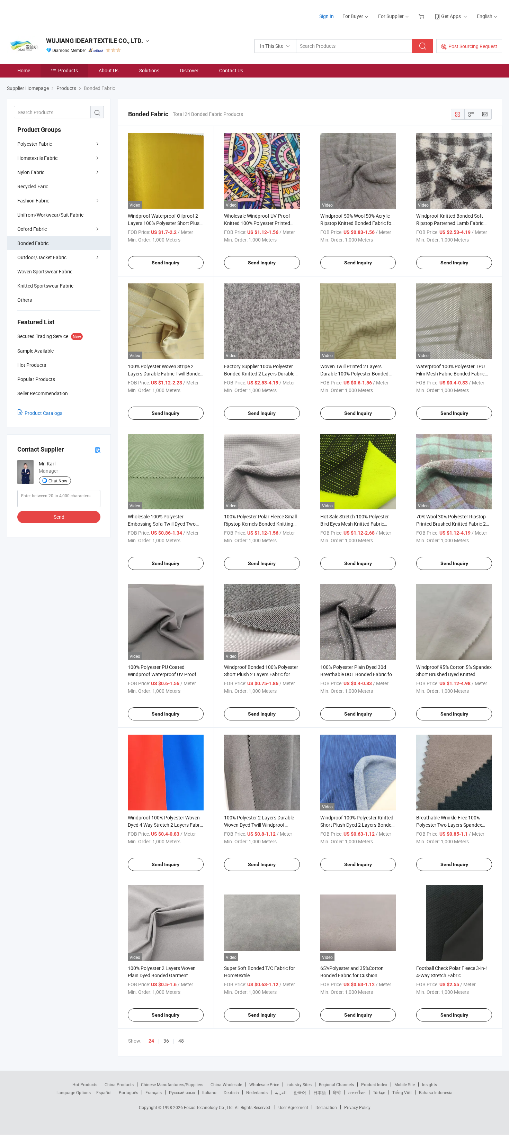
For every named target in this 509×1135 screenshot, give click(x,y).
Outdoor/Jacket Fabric (41, 257)
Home (23, 70)
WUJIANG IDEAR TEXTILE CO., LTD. (94, 40)
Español (103, 1092)
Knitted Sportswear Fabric (45, 285)
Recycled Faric (32, 186)
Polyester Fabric (34, 143)
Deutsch (231, 1092)
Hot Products (84, 1084)
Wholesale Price (264, 1084)
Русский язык (182, 1092)
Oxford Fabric (32, 229)
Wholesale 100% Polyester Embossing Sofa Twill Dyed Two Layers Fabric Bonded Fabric (162, 523)
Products (68, 70)
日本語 (319, 1092)
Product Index (374, 1084)
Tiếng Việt (402, 1092)
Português (128, 1092)
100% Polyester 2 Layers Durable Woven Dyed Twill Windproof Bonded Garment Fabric (259, 824)
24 (151, 1041)
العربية (280, 1092)
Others (24, 300)
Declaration (326, 1107)
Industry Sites (299, 1084)
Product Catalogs (43, 413)
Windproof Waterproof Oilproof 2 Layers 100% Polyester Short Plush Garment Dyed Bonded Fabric (165, 223)
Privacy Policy (357, 1107)
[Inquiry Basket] (422, 16)
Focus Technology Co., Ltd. (209, 1107)
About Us (108, 70)
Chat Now (57, 480)
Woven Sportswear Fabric (44, 271)
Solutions (149, 70)
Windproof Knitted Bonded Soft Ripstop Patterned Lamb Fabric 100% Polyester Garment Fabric (450, 223)
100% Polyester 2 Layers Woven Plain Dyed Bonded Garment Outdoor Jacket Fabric (162, 975)
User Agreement (293, 1107)
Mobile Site (404, 1084)
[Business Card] (97, 449)
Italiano (209, 1092)
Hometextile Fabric (37, 158)
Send (59, 517)
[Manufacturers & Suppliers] (51, 14)
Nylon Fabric (30, 172)
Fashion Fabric (33, 200)
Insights (429, 1084)
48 (181, 1040)
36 (166, 1040)
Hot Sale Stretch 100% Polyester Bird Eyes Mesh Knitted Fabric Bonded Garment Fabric (354, 523)
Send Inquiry (165, 262)
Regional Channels (336, 1084)
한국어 (300, 1092)
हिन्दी (337, 1092)
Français (153, 1092)
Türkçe (379, 1092)
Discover (189, 70)
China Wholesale (226, 1084)
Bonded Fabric (32, 243)
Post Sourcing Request (472, 46)
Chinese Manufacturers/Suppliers (172, 1084)
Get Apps (451, 16)
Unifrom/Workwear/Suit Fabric (50, 214)
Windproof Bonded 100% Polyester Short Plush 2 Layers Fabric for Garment (261, 674)
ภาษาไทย (357, 1092)
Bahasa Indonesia (436, 1092)
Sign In (326, 16)
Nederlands (257, 1092)
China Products (119, 1084)
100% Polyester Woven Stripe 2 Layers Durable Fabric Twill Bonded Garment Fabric (165, 373)
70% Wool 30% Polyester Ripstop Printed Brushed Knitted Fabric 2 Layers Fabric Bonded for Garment (453, 523)
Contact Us (231, 70)
